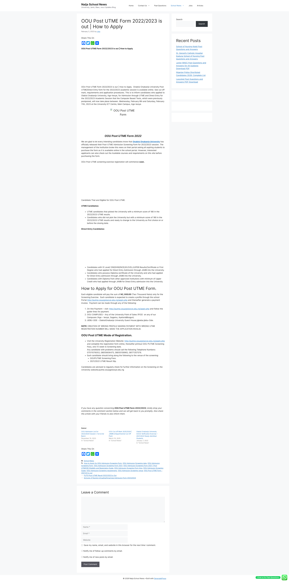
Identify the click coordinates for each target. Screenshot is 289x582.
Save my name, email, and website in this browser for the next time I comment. (120, 545)
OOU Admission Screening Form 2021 (108, 466)
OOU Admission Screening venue (130, 471)
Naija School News (94, 4)
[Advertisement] (123, 69)
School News (176, 6)
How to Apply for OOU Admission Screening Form (103, 463)
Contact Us (142, 6)
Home (131, 6)
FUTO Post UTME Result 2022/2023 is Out (100, 475)
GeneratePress (160, 578)
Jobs (190, 6)
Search (179, 19)
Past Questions (160, 6)
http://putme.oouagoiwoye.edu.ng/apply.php (107, 300)
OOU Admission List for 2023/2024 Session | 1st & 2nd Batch (92, 434)
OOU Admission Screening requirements (102, 471)
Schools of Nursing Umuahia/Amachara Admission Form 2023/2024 (110, 478)
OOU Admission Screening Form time (128, 468)
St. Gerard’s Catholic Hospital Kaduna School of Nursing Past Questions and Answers (190, 56)
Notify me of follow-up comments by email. (102, 551)
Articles (200, 6)
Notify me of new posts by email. (98, 557)
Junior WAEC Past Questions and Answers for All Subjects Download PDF (191, 66)
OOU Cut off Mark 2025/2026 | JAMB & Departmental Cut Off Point (120, 434)
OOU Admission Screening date (135, 463)
